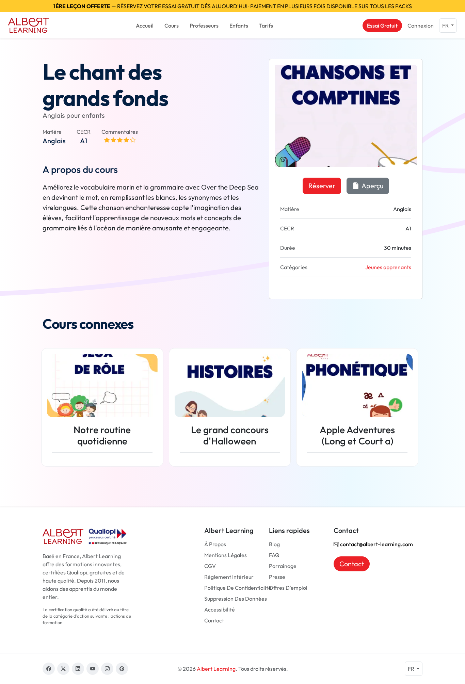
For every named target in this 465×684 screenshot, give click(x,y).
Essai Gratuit (382, 25)
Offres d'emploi (288, 587)
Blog (274, 544)
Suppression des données (235, 598)
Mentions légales (225, 555)
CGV (210, 566)
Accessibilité (219, 609)
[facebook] (49, 669)
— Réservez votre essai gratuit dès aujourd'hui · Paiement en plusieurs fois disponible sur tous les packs (232, 6)
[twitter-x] (63, 669)
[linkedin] (78, 669)
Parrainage (282, 566)
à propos (215, 544)
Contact (214, 620)
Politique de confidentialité (237, 587)
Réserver (321, 185)
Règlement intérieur (229, 576)
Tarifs (266, 25)
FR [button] (446, 25)
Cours (171, 25)
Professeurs (204, 25)
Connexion (420, 25)
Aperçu (371, 185)
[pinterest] (122, 669)
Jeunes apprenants (388, 267)
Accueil (145, 25)
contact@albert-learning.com (376, 544)
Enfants (238, 25)
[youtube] (92, 669)
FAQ (274, 555)
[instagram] (107, 669)
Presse (277, 576)
